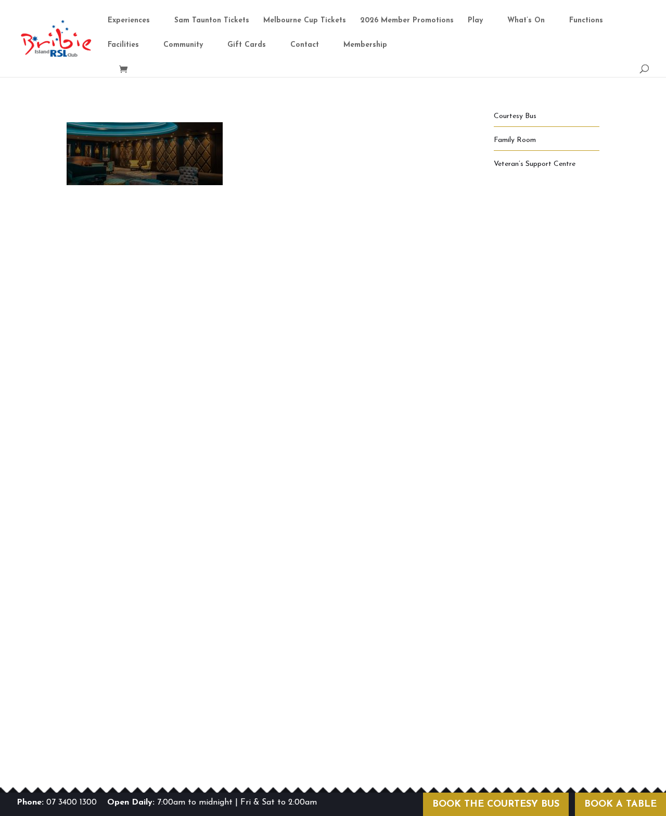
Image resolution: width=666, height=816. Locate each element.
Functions (586, 20)
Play (475, 20)
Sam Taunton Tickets (211, 20)
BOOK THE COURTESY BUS (495, 804)
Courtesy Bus (515, 116)
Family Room (515, 140)
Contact (304, 45)
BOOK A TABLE (620, 804)
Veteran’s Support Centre (534, 164)
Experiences (129, 20)
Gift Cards (246, 45)
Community (183, 45)
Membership (365, 45)
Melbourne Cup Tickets (304, 20)
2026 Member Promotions (407, 20)
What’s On (526, 20)
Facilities (123, 45)
